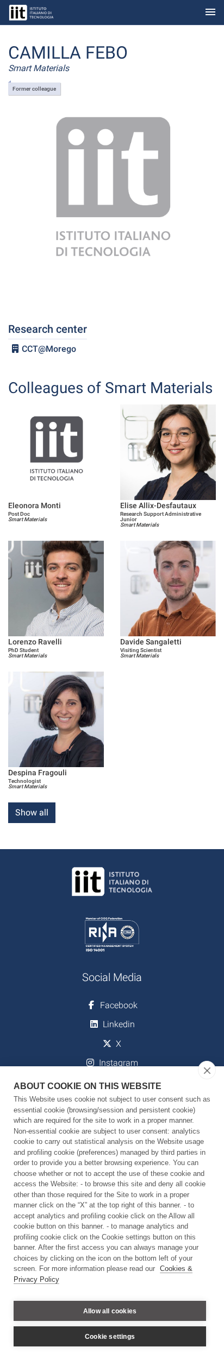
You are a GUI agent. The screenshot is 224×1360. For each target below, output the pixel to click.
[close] (207, 1070)
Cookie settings (110, 1336)
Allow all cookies (109, 1311)
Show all (31, 812)
